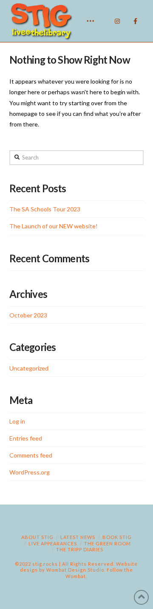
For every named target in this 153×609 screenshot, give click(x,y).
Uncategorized (28, 368)
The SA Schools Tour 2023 (44, 209)
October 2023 (28, 315)
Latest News (77, 537)
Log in (17, 421)
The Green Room (107, 543)
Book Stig (117, 537)
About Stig (37, 537)
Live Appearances (52, 543)
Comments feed (30, 455)
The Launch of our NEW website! (53, 226)
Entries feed (25, 438)
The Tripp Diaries (79, 549)
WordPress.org (29, 472)
